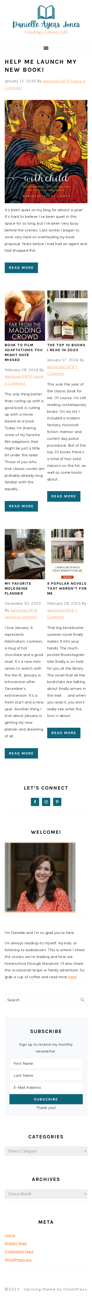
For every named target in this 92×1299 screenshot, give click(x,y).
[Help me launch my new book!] (46, 201)
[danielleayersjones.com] (46, 36)
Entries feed (16, 1243)
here (72, 976)
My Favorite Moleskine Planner (18, 588)
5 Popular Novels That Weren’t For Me (67, 588)
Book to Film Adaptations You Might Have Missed (24, 352)
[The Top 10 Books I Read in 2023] (67, 339)
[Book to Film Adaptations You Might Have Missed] (25, 339)
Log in (10, 1235)
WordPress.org (18, 1259)
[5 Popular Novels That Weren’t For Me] (67, 578)
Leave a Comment (21, 616)
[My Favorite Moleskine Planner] (25, 578)
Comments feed (19, 1251)
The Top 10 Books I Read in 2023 (66, 347)
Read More (21, 267)
